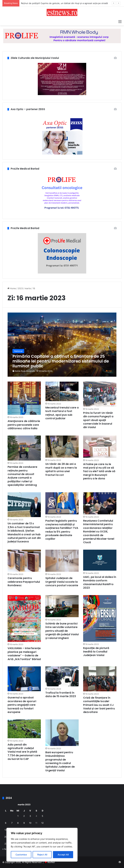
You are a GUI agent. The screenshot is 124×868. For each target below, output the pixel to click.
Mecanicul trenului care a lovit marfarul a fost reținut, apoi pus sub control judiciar (62, 413)
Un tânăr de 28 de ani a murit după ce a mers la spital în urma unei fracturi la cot (61, 469)
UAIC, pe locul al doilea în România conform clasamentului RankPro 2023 (99, 582)
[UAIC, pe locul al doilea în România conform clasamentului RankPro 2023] (99, 560)
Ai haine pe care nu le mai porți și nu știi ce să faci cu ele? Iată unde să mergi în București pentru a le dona (99, 471)
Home (12, 288)
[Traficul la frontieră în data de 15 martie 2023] (62, 676)
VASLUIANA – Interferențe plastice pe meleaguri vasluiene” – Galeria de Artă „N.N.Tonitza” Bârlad (24, 653)
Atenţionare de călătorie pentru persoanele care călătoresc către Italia (24, 424)
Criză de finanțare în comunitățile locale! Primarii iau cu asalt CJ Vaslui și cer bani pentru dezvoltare (99, 705)
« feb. (5, 849)
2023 (20, 288)
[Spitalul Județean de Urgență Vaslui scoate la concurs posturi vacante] (62, 561)
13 (6, 830)
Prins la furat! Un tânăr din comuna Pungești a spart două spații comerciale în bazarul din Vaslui (98, 420)
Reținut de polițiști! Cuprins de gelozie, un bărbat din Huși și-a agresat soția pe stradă (64, 3)
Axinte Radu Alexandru (25, 371)
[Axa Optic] (62, 35)
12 (42, 823)
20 (5, 836)
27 (6, 843)
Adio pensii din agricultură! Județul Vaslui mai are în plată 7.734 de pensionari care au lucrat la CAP (24, 752)
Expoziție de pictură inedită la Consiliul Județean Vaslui (96, 651)
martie (28, 288)
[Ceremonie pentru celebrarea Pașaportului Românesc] (24, 561)
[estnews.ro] (62, 12)
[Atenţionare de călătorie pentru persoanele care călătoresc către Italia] (24, 398)
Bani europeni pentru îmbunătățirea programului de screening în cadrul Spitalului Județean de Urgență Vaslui (60, 761)
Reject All (42, 854)
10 (30, 823)
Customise (21, 854)
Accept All (63, 854)
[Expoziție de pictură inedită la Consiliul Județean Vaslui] (99, 618)
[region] (42, 845)
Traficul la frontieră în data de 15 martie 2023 (60, 694)
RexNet (51, 862)
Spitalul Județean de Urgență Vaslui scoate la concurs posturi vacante (61, 581)
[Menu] (120, 21)
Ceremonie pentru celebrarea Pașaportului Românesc (24, 581)
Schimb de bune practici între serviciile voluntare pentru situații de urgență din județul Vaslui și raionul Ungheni (62, 631)
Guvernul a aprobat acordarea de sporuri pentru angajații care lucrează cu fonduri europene (22, 705)
